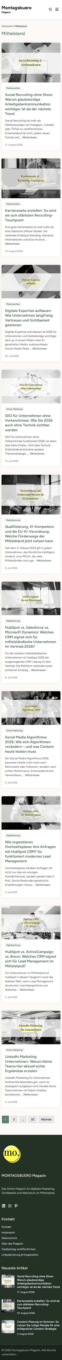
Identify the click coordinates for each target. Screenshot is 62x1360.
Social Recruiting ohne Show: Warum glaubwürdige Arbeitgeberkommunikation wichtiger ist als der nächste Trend (29, 104)
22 (32, 1119)
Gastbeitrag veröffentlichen (19, 1249)
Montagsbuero (17, 7)
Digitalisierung (13, 520)
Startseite (7, 26)
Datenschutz (9, 1238)
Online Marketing (14, 409)
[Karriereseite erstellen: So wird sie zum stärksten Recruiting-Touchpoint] (8, 1301)
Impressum (8, 1232)
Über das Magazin (12, 1243)
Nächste (46, 1119)
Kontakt (6, 1227)
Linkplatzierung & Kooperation (20, 1254)
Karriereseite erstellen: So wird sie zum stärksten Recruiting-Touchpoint (30, 215)
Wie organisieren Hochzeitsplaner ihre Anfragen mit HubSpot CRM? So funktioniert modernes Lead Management (30, 851)
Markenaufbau (13, 88)
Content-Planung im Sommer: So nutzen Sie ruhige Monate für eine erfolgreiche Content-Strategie (38, 1325)
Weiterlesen (29, 137)
